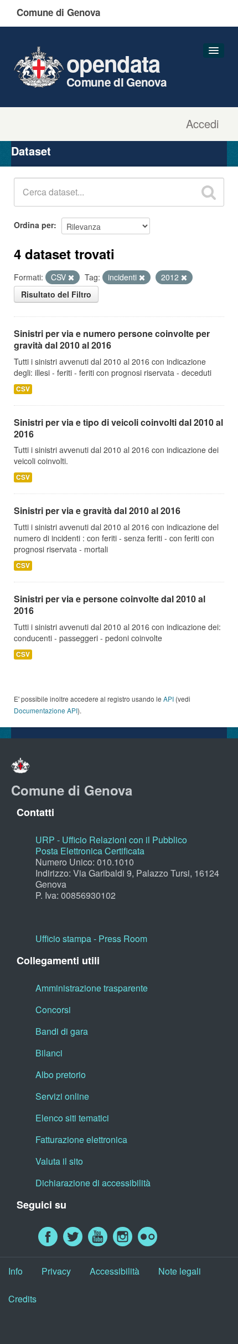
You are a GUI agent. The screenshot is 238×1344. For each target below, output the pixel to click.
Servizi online (62, 1096)
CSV (23, 389)
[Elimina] (71, 277)
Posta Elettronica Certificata (89, 850)
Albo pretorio (60, 1074)
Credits (22, 1298)
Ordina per (34, 224)
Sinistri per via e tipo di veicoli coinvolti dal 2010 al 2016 (118, 428)
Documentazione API (45, 710)
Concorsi (53, 1009)
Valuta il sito (59, 1161)
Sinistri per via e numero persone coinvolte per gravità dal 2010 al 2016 (112, 339)
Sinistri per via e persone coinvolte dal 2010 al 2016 (109, 604)
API (168, 698)
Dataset (31, 151)
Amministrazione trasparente (91, 987)
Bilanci (49, 1052)
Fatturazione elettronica (81, 1139)
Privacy (56, 1271)
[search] (208, 192)
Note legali (179, 1271)
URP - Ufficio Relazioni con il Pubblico (111, 839)
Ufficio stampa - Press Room (91, 938)
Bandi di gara (61, 1031)
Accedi (202, 124)
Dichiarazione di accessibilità (93, 1182)
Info (15, 1271)
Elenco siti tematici (72, 1117)
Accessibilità (114, 1271)
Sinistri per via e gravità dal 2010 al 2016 (97, 510)
